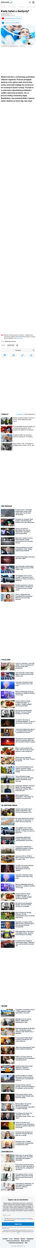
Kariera (23, 1239)
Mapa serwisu (25, 1241)
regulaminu (23, 1218)
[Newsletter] (5, 355)
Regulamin (30, 1239)
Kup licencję (19, 338)
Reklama (16, 1239)
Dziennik (3, 6)
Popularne (20, 414)
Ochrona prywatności (13, 1241)
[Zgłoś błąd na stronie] (31, 355)
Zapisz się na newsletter (12, 23)
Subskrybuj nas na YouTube (13, 18)
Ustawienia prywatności (16, 1243)
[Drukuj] (14, 355)
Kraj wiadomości (30, 414)
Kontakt (5, 1239)
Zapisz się (18, 1224)
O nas (11, 1239)
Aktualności (21, 6)
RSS (26, 1243)
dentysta (11, 345)
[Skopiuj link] (22, 355)
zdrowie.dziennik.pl (11, 6)
